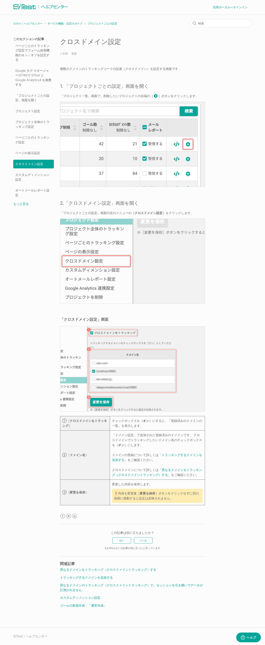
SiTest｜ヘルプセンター (28, 23)
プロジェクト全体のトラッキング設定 (32, 124)
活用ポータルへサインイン (230, 7)
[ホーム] (40, 9)
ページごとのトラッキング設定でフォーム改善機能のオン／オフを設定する (32, 53)
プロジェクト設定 (27, 111)
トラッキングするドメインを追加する (86, 577)
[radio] (121, 540)
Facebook (62, 516)
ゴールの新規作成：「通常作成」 (83, 605)
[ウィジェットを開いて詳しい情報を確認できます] (248, 638)
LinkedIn (74, 516)
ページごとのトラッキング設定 (32, 139)
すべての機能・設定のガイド (65, 23)
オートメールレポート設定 (32, 192)
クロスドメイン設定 (29, 164)
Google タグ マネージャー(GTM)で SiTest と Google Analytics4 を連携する (33, 78)
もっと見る (21, 204)
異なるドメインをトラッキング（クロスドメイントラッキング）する (108, 570)
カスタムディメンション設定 (32, 177)
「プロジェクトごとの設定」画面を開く (32, 98)
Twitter (68, 516)
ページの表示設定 (27, 153)
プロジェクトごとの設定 (102, 23)
